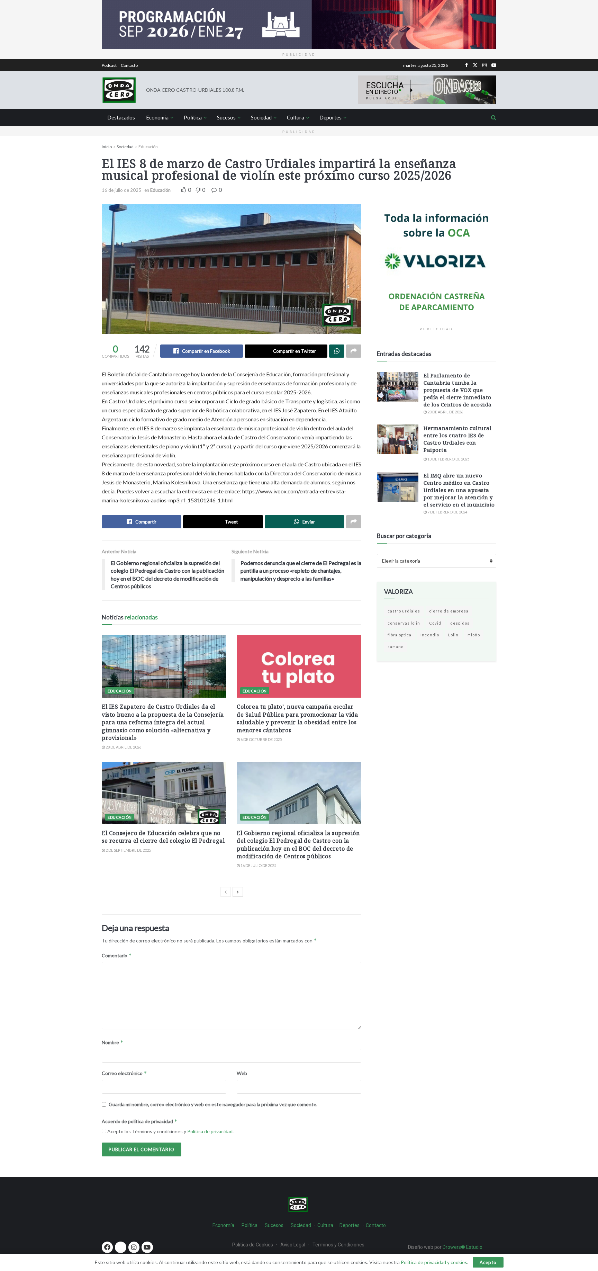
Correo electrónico (124, 1073)
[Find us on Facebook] (466, 65)
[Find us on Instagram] (484, 65)
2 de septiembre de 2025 (128, 850)
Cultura (295, 117)
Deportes (330, 117)
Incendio (429, 635)
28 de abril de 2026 (123, 747)
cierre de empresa (449, 611)
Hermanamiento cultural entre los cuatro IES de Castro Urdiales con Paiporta (457, 438)
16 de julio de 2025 (121, 190)
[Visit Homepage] (119, 90)
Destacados (121, 117)
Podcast (109, 65)
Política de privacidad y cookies (434, 1262)
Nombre (113, 1042)
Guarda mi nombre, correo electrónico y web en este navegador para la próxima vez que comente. (213, 1104)
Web (242, 1073)
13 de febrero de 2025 (448, 459)
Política (193, 117)
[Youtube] (147, 1247)
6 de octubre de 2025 (261, 739)
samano (396, 646)
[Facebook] (107, 1247)
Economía (157, 117)
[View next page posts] (238, 892)
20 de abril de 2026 (445, 412)
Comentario (117, 955)
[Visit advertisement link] (299, 24)
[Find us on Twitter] (475, 65)
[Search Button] (493, 117)
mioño (474, 635)
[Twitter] (120, 1247)
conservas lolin (404, 623)
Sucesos (226, 117)
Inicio (107, 146)
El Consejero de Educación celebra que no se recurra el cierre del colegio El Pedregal (163, 836)
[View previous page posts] (225, 892)
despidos (460, 623)
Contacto (129, 65)
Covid (435, 623)
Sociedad (261, 117)
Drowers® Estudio (463, 1247)
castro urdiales (404, 611)
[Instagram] (133, 1247)
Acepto (488, 1262)
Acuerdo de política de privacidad (140, 1121)
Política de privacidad (210, 1131)
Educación (148, 146)
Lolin (453, 635)
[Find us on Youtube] (493, 65)
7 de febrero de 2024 (447, 512)
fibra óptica (399, 635)
